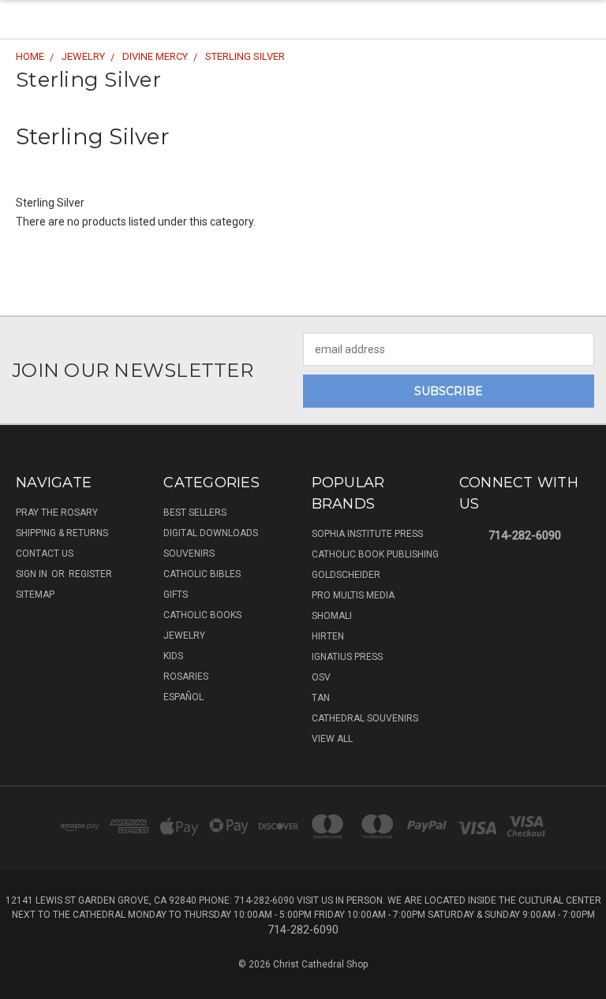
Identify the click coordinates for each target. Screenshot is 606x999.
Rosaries (185, 676)
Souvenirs (189, 553)
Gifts (175, 594)
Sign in (33, 574)
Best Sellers (194, 512)
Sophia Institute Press (367, 533)
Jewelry (184, 635)
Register (90, 574)
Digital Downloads (210, 533)
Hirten (328, 636)
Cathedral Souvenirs (365, 718)
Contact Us (44, 553)
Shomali (332, 615)
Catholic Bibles (202, 574)
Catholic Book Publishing (375, 554)
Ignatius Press (347, 656)
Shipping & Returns (62, 533)
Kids (173, 656)
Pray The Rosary (57, 512)
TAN (321, 697)
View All (332, 738)
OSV (321, 677)
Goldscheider (346, 574)
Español (183, 697)
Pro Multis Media (353, 595)
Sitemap (35, 594)
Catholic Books (202, 615)
